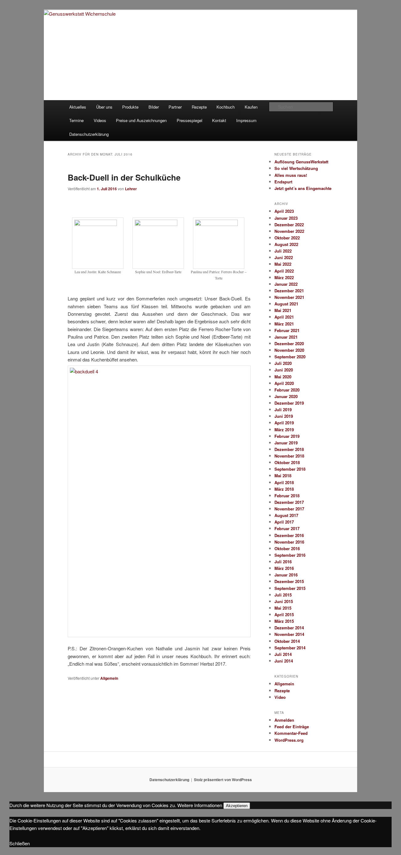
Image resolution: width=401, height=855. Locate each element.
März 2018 (284, 489)
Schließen (19, 843)
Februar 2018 (286, 496)
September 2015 (289, 588)
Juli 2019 (283, 409)
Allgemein (109, 678)
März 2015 (284, 621)
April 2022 (284, 271)
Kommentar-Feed (291, 733)
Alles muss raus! (290, 175)
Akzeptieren (236, 805)
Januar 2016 (286, 575)
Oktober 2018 (287, 462)
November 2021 (289, 297)
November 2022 (289, 231)
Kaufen (251, 107)
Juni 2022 (283, 257)
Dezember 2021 (289, 291)
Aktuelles (77, 107)
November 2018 (289, 456)
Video (280, 697)
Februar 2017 (286, 528)
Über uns (104, 107)
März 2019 (284, 430)
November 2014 (289, 634)
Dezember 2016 (289, 535)
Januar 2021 (286, 337)
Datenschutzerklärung (89, 134)
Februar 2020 (286, 390)
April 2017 (284, 522)
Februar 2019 (286, 436)
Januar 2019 (286, 443)
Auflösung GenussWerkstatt (301, 162)
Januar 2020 (286, 396)
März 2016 (284, 568)
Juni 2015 (283, 601)
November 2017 (289, 509)
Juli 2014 (283, 654)
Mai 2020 (282, 377)
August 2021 (286, 304)
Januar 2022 (286, 284)
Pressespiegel (189, 120)
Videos (100, 120)
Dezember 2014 (289, 628)
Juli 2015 (283, 595)
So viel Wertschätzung (296, 168)
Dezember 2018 (289, 449)
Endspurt (283, 182)
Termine (76, 120)
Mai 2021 (282, 310)
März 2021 (284, 324)
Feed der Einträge (291, 727)
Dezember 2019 (289, 403)
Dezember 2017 (289, 502)
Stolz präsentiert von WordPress (223, 779)
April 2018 (284, 482)
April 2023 (284, 211)
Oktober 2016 (287, 548)
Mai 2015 (282, 608)
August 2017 (286, 515)
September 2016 (289, 555)
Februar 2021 (286, 330)
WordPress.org (289, 740)
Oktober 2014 (287, 641)
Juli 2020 (283, 363)
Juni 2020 (283, 370)
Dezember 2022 (289, 225)
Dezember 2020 (289, 343)
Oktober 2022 (287, 238)
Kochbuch (225, 107)
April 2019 (284, 423)
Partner (175, 107)
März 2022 (284, 277)
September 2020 (289, 357)
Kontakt (219, 120)
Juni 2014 (283, 661)
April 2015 (284, 614)
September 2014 (289, 648)
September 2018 (289, 469)
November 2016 (289, 542)
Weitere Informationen (199, 805)
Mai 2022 (282, 264)
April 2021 (284, 317)
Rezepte (199, 107)
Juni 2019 (283, 416)
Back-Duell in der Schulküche (124, 177)
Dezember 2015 (289, 581)
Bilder (153, 107)
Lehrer (131, 189)
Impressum (246, 120)
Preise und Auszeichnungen (141, 120)
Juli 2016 (283, 562)
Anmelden (284, 720)
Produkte (130, 107)
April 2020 (284, 383)
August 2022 (286, 244)
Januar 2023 (286, 218)
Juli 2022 (283, 251)
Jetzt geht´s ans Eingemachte (302, 188)
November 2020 (289, 350)
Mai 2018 (282, 476)
